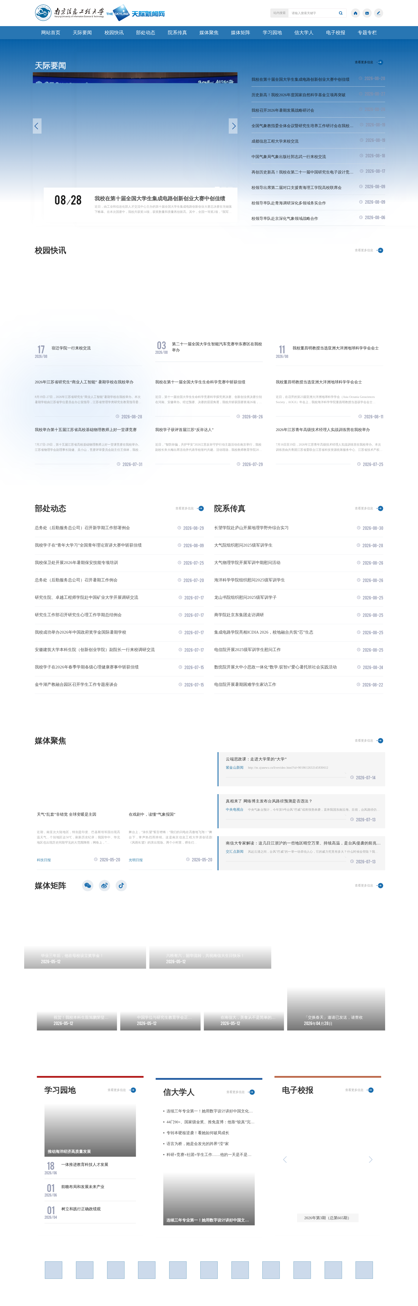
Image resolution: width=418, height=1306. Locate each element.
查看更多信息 (364, 60)
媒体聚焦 (209, 32)
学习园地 (272, 32)
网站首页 (50, 32)
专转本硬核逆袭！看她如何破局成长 (198, 1131)
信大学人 (304, 32)
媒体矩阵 (240, 32)
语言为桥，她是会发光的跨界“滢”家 (198, 1142)
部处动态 (145, 32)
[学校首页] (355, 13)
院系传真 (177, 32)
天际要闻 (82, 32)
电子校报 (335, 32)
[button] (39, 126)
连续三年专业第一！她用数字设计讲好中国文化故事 (211, 1109)
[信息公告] (367, 13)
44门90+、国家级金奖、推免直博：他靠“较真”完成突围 (211, 1120)
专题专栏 (367, 32)
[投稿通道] (378, 13)
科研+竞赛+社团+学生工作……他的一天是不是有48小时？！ (211, 1152)
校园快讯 (114, 32)
